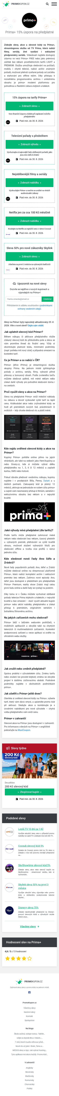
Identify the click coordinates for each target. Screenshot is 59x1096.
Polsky (29, 1088)
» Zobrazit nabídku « (29, 182)
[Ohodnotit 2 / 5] (13, 958)
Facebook (29, 992)
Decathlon (10, 782)
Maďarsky (29, 1076)
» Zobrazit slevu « (29, 106)
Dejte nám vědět (35, 325)
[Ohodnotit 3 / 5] (18, 958)
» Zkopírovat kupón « (29, 791)
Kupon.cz (20, 4)
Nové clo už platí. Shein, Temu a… (29, 1046)
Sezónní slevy (29, 1012)
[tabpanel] (29, 786)
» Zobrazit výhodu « (29, 144)
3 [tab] (34, 755)
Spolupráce (29, 1020)
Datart (46, 480)
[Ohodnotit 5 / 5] (29, 958)
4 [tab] (38, 755)
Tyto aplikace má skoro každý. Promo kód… (29, 1054)
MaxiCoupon (24, 730)
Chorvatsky (29, 1084)
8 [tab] (55, 755)
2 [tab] (30, 755)
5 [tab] (42, 755)
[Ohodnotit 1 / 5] (7, 958)
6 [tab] (46, 755)
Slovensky (29, 1072)
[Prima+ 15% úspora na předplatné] (29, 21)
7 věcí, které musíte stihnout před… (29, 1042)
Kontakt (29, 1016)
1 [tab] (26, 755)
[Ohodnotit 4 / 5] (24, 958)
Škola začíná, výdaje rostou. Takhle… (29, 1034)
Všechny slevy (28, 926)
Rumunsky (29, 1080)
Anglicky (29, 1068)
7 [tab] (50, 755)
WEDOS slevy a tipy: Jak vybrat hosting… (29, 1050)
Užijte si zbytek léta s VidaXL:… (29, 1038)
